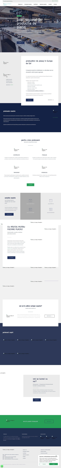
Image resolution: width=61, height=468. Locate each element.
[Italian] (10, 1)
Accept (54, 464)
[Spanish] (11, 1)
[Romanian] (4, 1)
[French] (9, 1)
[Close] (57, 455)
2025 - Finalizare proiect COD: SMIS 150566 (9, 456)
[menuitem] (20, 4)
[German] (7, 1)
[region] (48, 460)
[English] (6, 1)
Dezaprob (44, 464)
